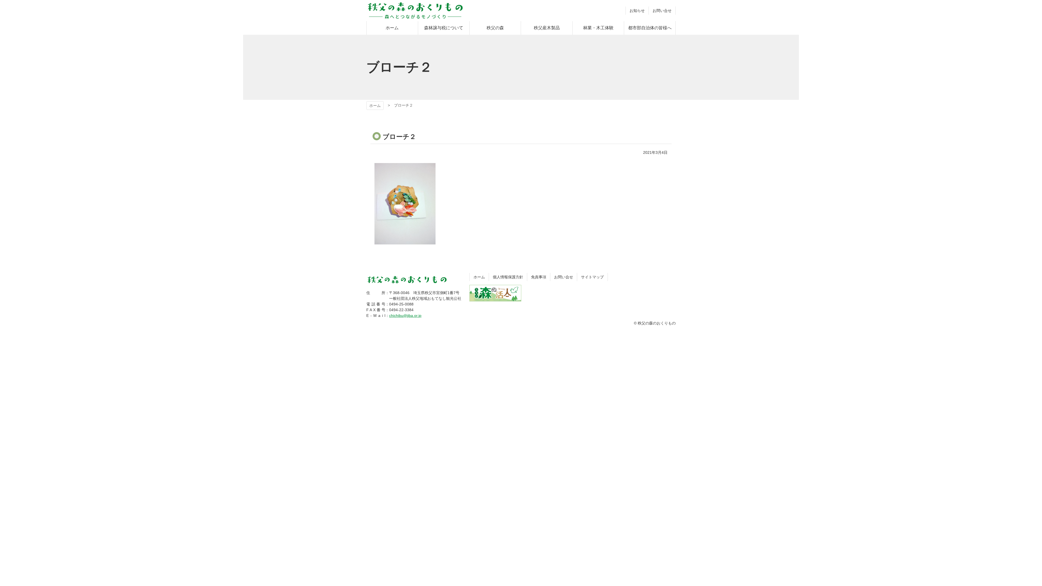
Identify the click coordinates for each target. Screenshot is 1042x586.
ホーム (375, 105)
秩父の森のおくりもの (415, 10)
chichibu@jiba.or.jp (405, 315)
